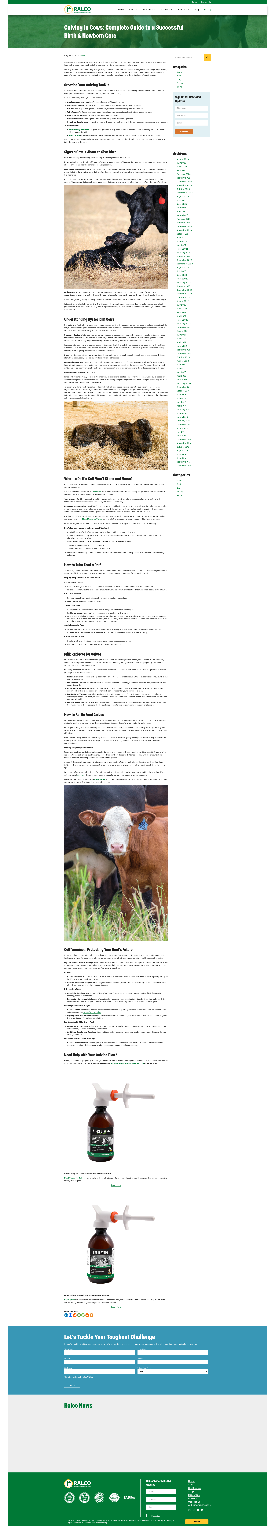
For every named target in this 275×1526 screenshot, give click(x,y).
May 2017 (181, 432)
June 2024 (182, 241)
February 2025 (184, 219)
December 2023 (184, 260)
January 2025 (183, 223)
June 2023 (182, 275)
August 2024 (183, 238)
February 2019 (183, 410)
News (179, 72)
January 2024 (183, 256)
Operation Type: (144, 1368)
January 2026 (183, 178)
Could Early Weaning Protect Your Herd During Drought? (188, 1440)
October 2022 (183, 297)
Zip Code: (68, 1368)
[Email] (79, 1315)
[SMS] (83, 1315)
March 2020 (182, 380)
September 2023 (185, 264)
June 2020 (182, 368)
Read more (73, 1459)
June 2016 (181, 458)
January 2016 (183, 462)
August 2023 (183, 268)
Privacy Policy (101, 1522)
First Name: (69, 1349)
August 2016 (182, 451)
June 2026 (182, 167)
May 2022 (181, 312)
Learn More (116, 1185)
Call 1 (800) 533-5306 (199, 1505)
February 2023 (184, 282)
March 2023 (182, 279)
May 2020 (181, 372)
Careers (192, 1498)
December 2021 (184, 327)
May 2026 (181, 170)
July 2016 (181, 454)
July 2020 (181, 365)
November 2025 (184, 185)
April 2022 (181, 316)
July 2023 (181, 271)
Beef (83, 55)
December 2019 (184, 387)
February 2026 (184, 174)
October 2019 (183, 391)
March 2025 (182, 215)
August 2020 (183, 361)
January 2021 (183, 350)
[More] (91, 1315)
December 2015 (184, 466)
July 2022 (181, 305)
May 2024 (181, 245)
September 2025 (185, 193)
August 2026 (183, 159)
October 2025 (183, 189)
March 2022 (182, 320)
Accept (197, 1522)
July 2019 (181, 395)
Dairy (179, 79)
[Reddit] (75, 1315)
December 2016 (184, 439)
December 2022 (184, 290)
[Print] (87, 1315)
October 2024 (183, 234)
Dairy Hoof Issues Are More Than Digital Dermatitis (84, 1440)
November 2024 (184, 230)
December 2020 (184, 353)
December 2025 (184, 181)
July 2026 (181, 163)
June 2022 (182, 309)
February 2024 (184, 253)
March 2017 (182, 436)
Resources (182, 10)
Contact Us (194, 1502)
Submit (72, 1385)
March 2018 (182, 417)
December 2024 (184, 226)
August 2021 (182, 331)
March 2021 (182, 346)
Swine (179, 87)
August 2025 (183, 196)
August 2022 (183, 301)
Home (121, 10)
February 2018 (183, 421)
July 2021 (181, 335)
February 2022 (184, 324)
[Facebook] (70, 1315)
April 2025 (181, 211)
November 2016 (184, 443)
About (131, 10)
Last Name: (142, 1349)
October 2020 (183, 357)
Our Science (147, 10)
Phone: (140, 1359)
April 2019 (181, 406)
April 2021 (181, 342)
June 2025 (182, 204)
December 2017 (184, 424)
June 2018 (182, 413)
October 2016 (183, 447)
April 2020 (181, 376)
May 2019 (181, 402)
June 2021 (181, 339)
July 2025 (181, 200)
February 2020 (184, 383)
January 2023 (183, 286)
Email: (67, 1359)
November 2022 (184, 294)
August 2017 (182, 428)
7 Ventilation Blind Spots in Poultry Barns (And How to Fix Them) (135, 1442)
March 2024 (182, 249)
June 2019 (181, 398)
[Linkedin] (66, 1315)
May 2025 (181, 208)
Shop (197, 10)
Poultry (180, 83)
